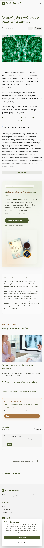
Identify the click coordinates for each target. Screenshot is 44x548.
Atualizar (38, 429)
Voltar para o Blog (12, 474)
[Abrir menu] (40, 3)
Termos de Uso (7, 512)
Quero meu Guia (15, 220)
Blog (3, 506)
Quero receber (11, 416)
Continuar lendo (20, 172)
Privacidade (6, 509)
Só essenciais (22, 542)
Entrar (9, 444)
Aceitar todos (22, 537)
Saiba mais (22, 533)
